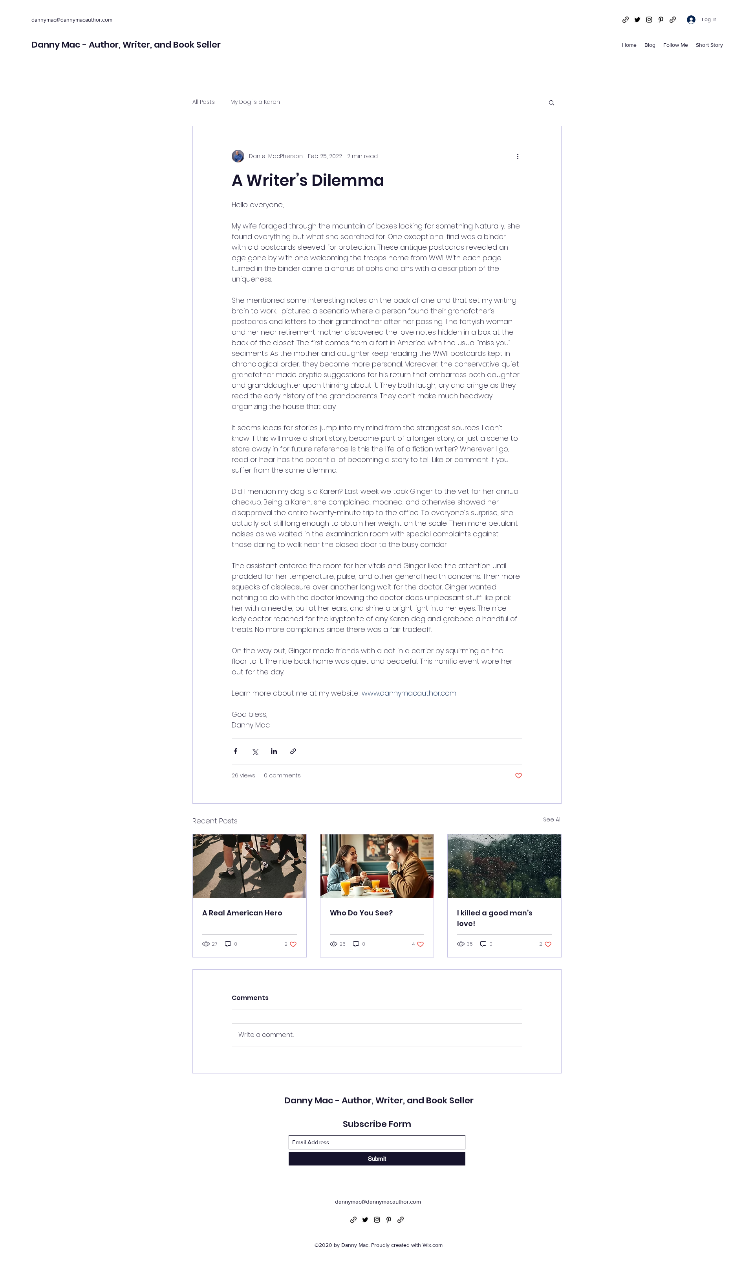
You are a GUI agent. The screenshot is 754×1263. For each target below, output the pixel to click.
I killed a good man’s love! (495, 918)
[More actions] (517, 156)
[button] (551, 102)
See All (552, 819)
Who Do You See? (361, 913)
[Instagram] (649, 20)
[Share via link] (293, 751)
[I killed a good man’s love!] (504, 866)
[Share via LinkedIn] (274, 751)
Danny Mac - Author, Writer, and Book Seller (126, 45)
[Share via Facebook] (235, 751)
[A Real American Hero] (249, 866)
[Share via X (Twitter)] (254, 751)
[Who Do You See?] (377, 866)
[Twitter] (637, 20)
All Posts (203, 102)
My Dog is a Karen (255, 102)
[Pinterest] (661, 20)
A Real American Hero (242, 913)
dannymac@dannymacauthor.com (71, 20)
